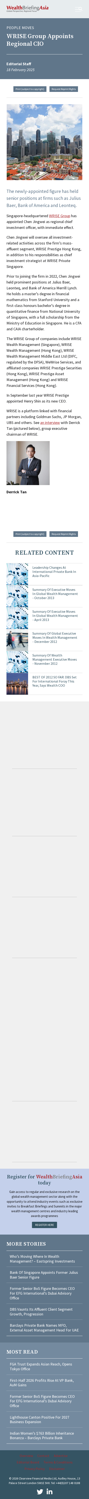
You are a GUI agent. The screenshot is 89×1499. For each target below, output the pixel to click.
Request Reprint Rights (64, 89)
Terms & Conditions (58, 1462)
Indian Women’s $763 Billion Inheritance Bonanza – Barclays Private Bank (42, 1435)
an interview (50, 422)
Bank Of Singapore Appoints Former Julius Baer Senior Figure (44, 1275)
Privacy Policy (34, 1468)
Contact (43, 1455)
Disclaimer (57, 1468)
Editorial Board (28, 1462)
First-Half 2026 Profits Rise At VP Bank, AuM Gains (42, 1383)
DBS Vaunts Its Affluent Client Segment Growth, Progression (41, 1312)
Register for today (44, 1180)
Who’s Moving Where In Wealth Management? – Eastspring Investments (42, 1259)
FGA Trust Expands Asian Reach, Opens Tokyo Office (41, 1366)
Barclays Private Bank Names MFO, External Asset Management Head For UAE (44, 1328)
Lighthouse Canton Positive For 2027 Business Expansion (39, 1419)
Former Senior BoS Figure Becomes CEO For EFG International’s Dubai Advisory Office (42, 1293)
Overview (26, 1455)
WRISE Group (59, 215)
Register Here (44, 1225)
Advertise (61, 1455)
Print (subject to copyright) (30, 89)
